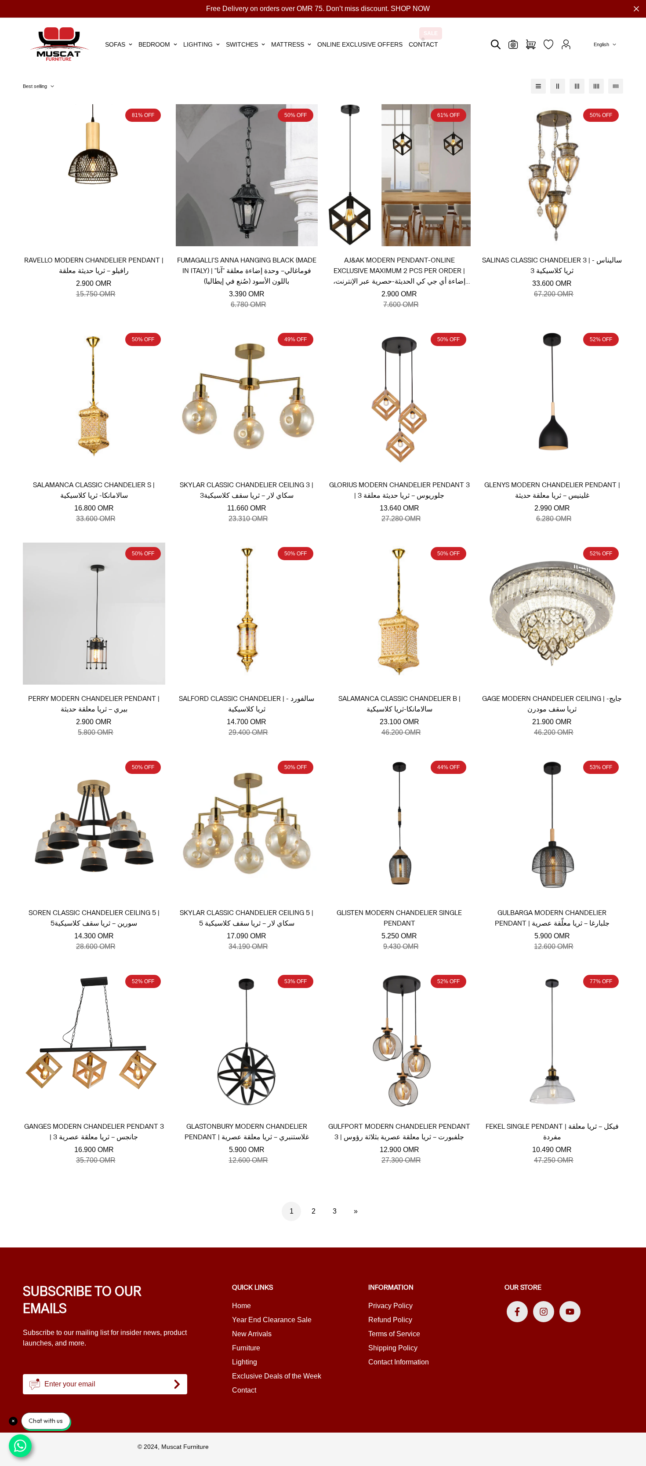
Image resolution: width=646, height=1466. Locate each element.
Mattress (287, 44)
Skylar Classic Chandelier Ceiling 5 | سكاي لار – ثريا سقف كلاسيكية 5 (246, 918)
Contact (423, 44)
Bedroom (154, 44)
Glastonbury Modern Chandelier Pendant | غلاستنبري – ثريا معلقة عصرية (247, 1131)
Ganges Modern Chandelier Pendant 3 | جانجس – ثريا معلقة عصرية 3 (94, 1131)
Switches (242, 44)
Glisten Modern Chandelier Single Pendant (399, 918)
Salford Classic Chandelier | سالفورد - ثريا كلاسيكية (246, 704)
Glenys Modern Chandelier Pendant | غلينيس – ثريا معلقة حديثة (552, 490)
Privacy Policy (390, 1305)
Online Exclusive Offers (360, 44)
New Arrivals (252, 1334)
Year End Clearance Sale (272, 1320)
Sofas (115, 44)
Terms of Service (394, 1334)
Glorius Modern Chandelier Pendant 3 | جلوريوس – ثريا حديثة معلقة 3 (399, 490)
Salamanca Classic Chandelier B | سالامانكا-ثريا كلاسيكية (399, 704)
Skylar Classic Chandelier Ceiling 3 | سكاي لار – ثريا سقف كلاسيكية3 (246, 490)
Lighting (198, 44)
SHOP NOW (410, 8)
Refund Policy (390, 1320)
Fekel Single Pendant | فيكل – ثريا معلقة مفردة (552, 1131)
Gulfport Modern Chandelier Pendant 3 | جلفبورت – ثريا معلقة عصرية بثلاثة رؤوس (399, 1131)
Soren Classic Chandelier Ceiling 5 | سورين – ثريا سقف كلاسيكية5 (94, 918)
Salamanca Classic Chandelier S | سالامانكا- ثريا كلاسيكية (94, 490)
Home (241, 1305)
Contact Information (398, 1362)
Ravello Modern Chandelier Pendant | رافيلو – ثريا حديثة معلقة (93, 265)
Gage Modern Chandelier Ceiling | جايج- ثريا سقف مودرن (552, 704)
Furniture (246, 1348)
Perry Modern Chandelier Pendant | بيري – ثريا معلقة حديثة (94, 704)
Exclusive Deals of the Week (276, 1376)
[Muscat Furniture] (59, 44)
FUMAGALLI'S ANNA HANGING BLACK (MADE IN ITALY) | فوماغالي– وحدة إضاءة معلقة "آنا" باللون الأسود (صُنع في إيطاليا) (246, 270)
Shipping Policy (392, 1348)
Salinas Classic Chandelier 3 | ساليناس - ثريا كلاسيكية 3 (552, 265)
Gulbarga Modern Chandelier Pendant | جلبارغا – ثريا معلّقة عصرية (552, 918)
